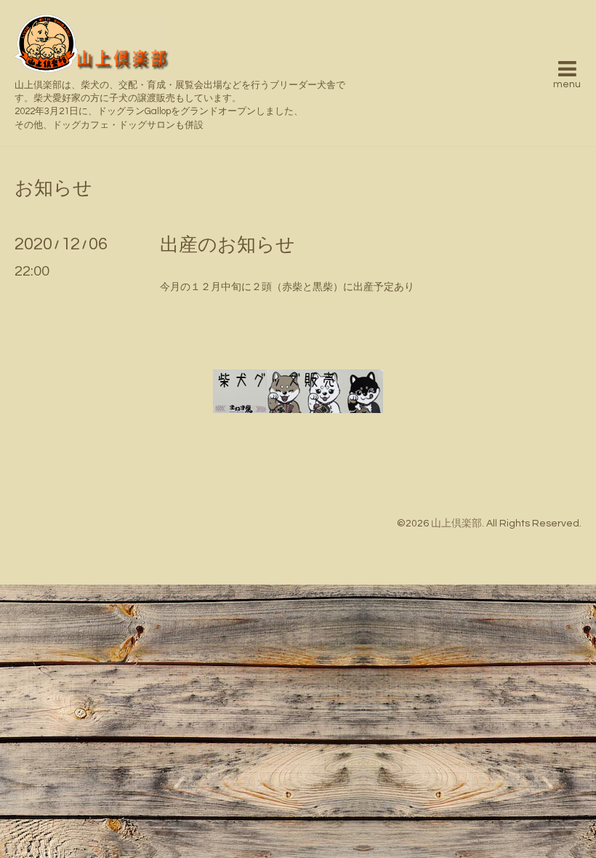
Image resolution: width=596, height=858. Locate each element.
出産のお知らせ (227, 245)
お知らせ (53, 188)
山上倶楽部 (456, 523)
